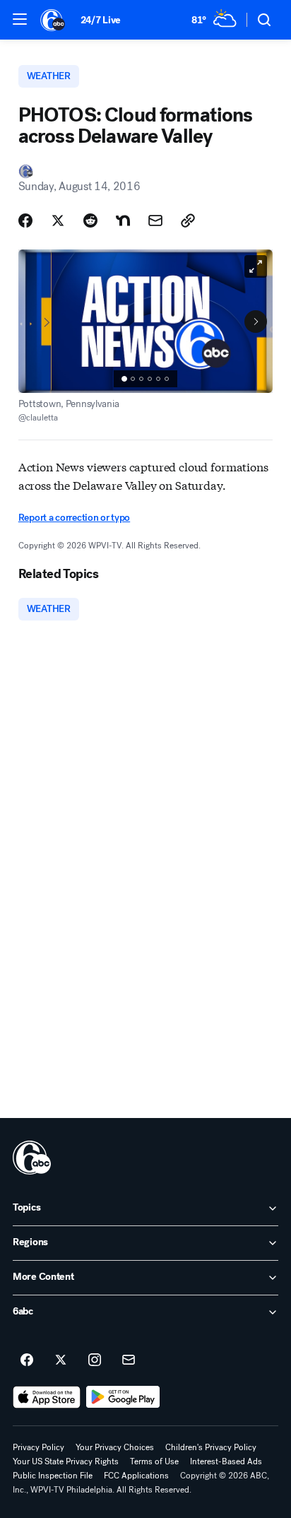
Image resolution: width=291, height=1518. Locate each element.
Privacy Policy (38, 1447)
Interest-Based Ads (226, 1461)
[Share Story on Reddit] (90, 220)
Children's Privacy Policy (210, 1447)
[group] (145, 378)
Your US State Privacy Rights (66, 1461)
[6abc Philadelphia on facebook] (27, 1360)
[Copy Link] (188, 220)
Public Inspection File (53, 1475)
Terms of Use (154, 1461)
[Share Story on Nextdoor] (123, 220)
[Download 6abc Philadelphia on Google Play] (123, 1397)
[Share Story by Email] (155, 220)
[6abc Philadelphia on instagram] (95, 1360)
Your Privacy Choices (115, 1447)
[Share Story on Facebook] (25, 220)
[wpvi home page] (32, 1158)
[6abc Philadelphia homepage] (53, 19)
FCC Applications (136, 1475)
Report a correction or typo (74, 517)
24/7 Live (101, 20)
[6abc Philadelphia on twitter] (61, 1360)
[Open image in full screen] (255, 266)
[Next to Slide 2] (255, 321)
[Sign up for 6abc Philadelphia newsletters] (128, 1360)
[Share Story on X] (58, 220)
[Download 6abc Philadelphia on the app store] (47, 1397)
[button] (20, 19)
